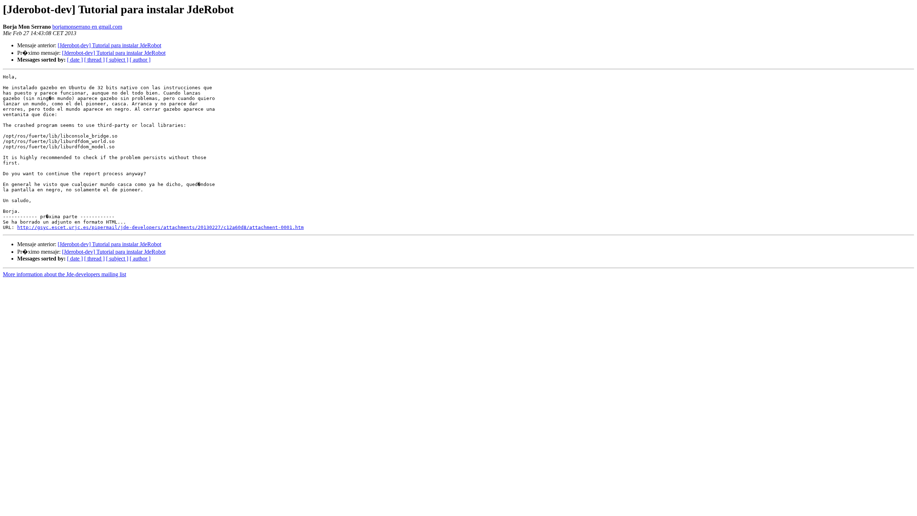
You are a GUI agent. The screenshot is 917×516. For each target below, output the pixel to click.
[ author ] (140, 60)
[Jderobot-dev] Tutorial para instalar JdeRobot (109, 45)
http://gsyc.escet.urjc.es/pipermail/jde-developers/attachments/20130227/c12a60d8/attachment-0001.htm (160, 227)
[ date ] (75, 60)
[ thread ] (94, 60)
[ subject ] (117, 60)
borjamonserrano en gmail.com (87, 27)
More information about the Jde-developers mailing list (64, 274)
